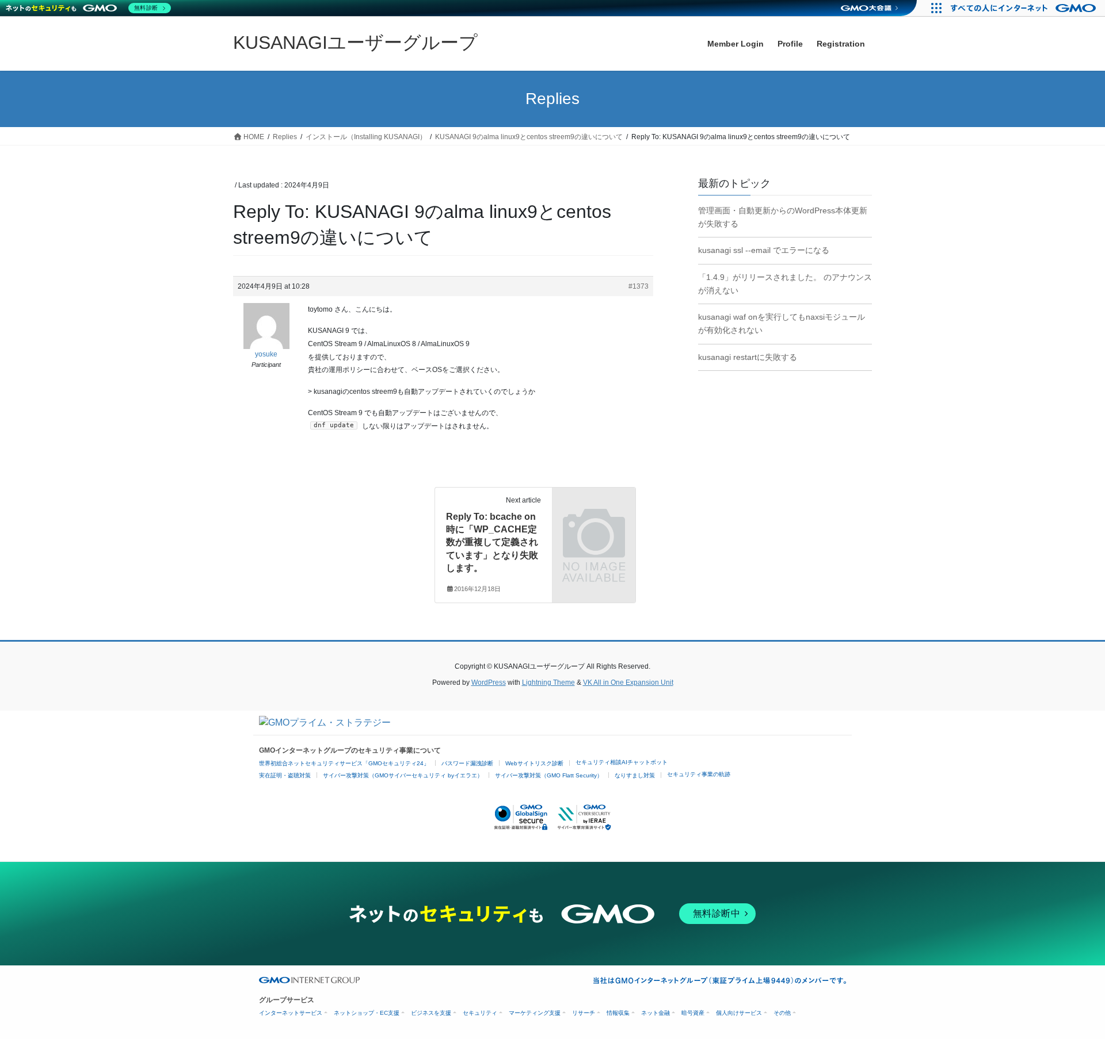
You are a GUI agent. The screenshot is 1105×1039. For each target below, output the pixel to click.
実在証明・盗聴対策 (285, 775)
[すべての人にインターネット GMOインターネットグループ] (1024, 8)
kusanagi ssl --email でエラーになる (763, 250)
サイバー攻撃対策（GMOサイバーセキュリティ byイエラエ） (403, 775)
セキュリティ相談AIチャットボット (622, 762)
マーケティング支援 (535, 1013)
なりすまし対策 (635, 775)
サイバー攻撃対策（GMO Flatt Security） (549, 775)
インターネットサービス (290, 1013)
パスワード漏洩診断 (467, 763)
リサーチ (583, 1013)
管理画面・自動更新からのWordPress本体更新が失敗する (782, 217)
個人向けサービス (739, 1013)
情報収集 (618, 1013)
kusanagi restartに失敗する (747, 357)
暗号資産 (692, 1013)
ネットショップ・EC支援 (366, 1013)
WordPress (488, 682)
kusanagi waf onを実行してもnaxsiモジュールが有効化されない (781, 323)
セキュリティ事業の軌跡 (698, 774)
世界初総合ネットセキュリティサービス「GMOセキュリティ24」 (344, 763)
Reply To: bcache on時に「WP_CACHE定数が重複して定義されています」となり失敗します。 (492, 542)
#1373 (638, 286)
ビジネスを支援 (431, 1013)
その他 (782, 1013)
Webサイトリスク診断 (534, 763)
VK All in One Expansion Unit (628, 682)
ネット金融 (655, 1013)
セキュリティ (480, 1013)
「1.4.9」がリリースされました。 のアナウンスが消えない (785, 284)
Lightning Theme (548, 682)
